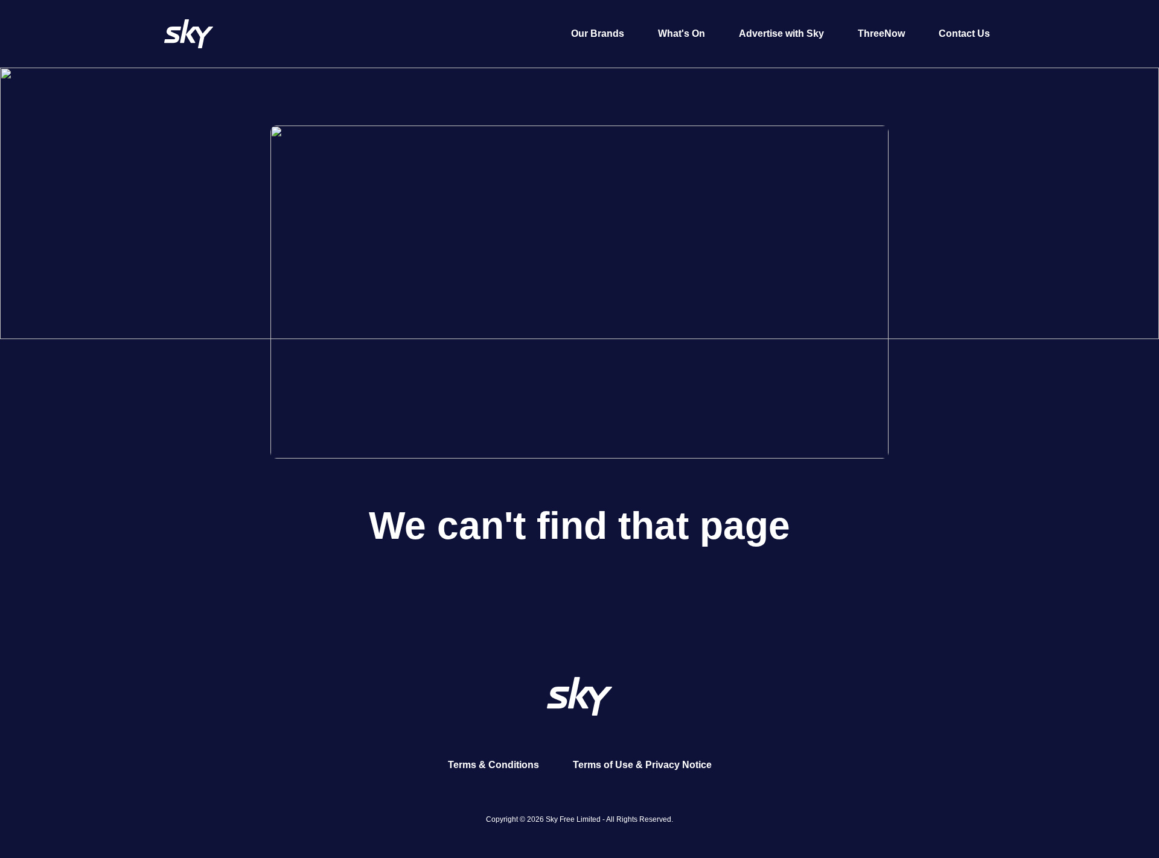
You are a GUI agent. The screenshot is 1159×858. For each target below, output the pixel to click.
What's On (681, 33)
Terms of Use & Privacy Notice (642, 765)
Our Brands (597, 33)
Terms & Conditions (493, 765)
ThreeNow (881, 33)
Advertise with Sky (781, 33)
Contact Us (964, 33)
